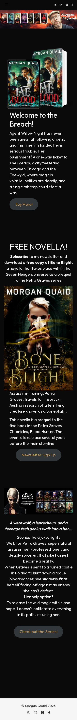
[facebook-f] (72, 5)
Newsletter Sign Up (39, 454)
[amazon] (55, 5)
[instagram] (61, 5)
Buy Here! (24, 204)
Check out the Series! (38, 631)
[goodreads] (67, 5)
